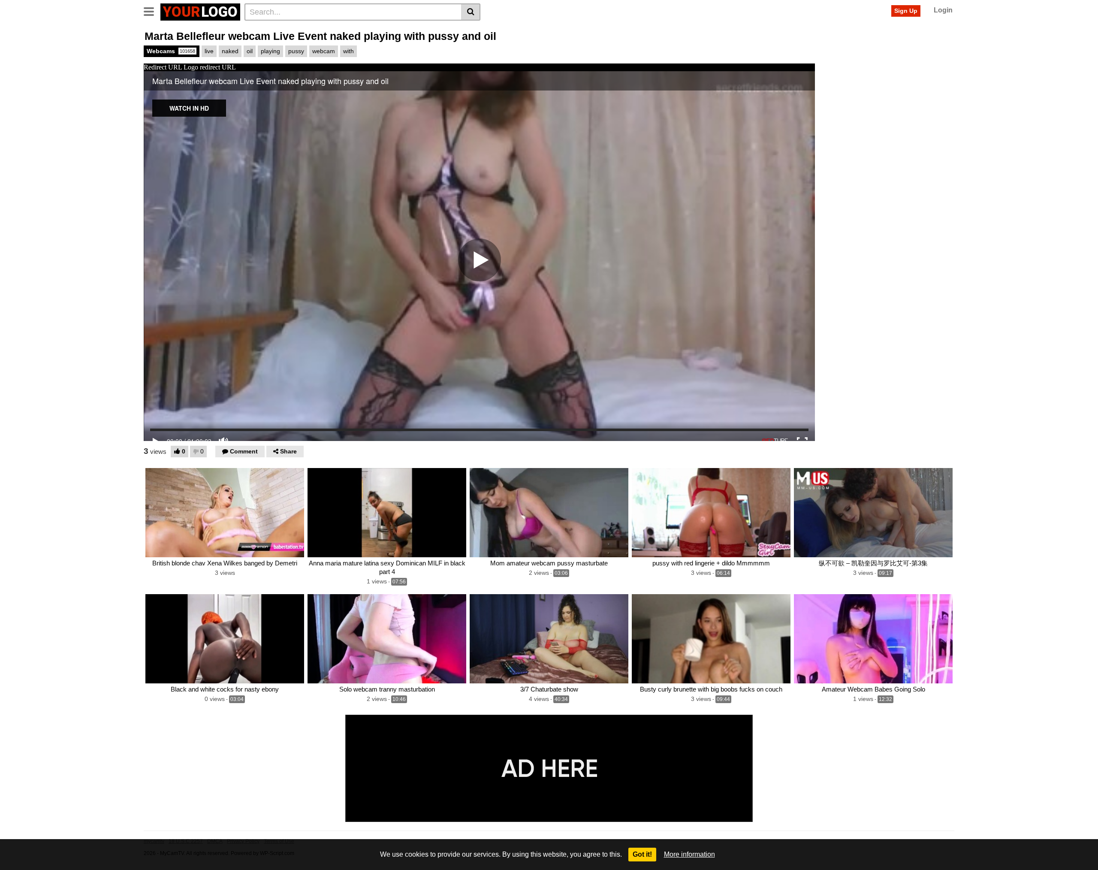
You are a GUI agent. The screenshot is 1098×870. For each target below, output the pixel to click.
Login (943, 10)
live (209, 51)
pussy (296, 51)
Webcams (171, 51)
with (348, 51)
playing (270, 51)
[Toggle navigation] (152, 10)
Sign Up (905, 10)
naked (230, 51)
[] (470, 12)
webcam (323, 51)
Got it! (642, 854)
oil (250, 51)
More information (689, 854)
